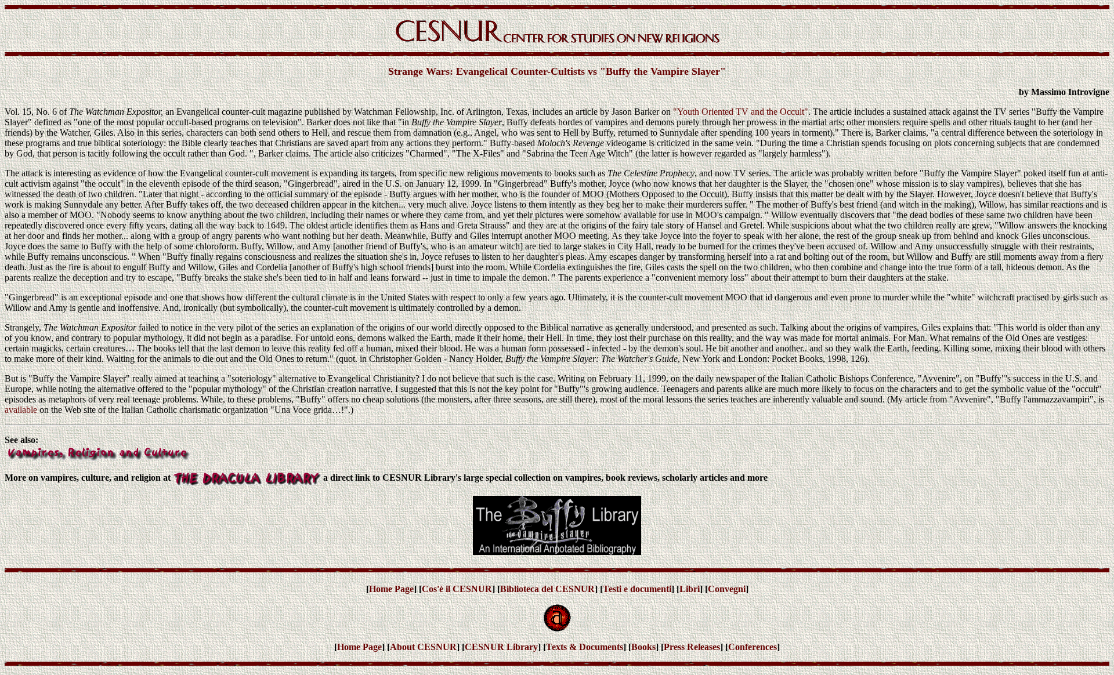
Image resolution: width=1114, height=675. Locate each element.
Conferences (752, 647)
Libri (689, 589)
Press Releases (692, 647)
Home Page (391, 589)
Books (643, 647)
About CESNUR (423, 647)
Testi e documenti (637, 589)
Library (522, 647)
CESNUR (486, 647)
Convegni (727, 589)
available (21, 410)
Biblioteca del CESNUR (547, 589)
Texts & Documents (584, 647)
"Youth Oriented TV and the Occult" (740, 112)
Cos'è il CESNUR (457, 589)
